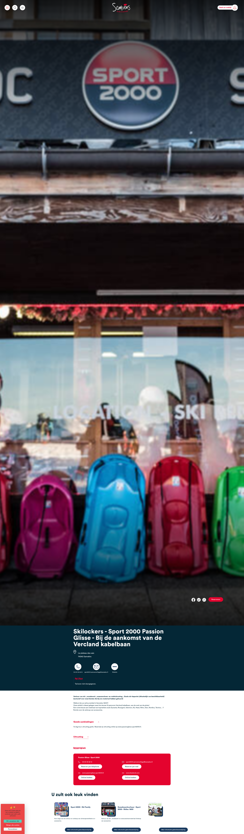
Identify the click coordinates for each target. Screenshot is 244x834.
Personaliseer (12, 829)
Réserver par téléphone (90, 766)
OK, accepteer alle (12, 821)
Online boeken (86, 777)
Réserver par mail (131, 766)
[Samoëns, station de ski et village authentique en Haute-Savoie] (121, 8)
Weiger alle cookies (12, 825)
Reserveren (215, 599)
